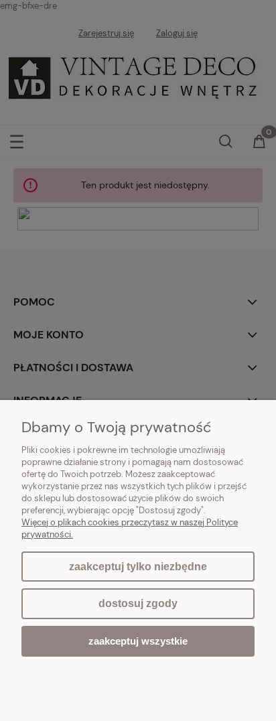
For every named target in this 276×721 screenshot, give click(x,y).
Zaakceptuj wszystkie (138, 641)
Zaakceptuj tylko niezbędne (138, 566)
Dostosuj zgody (138, 603)
